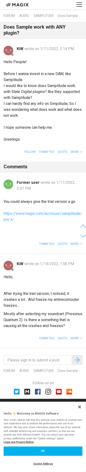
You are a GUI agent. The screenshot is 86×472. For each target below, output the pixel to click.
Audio (24, 16)
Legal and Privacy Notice (19, 442)
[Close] (79, 407)
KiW (20, 48)
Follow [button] (30, 152)
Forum (9, 16)
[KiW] (8, 50)
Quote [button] (62, 152)
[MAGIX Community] (18, 4)
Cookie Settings (43, 463)
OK (43, 450)
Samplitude (44, 16)
